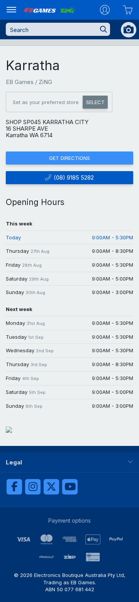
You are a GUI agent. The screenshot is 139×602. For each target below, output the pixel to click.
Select (95, 102)
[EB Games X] (51, 486)
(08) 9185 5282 (73, 177)
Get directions (69, 158)
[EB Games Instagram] (33, 486)
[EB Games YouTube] (70, 486)
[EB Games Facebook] (14, 486)
